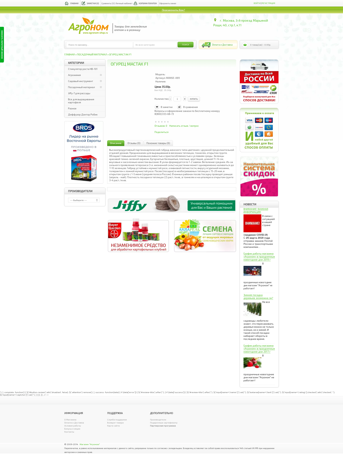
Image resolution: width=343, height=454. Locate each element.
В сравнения (190, 106)
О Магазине (70, 419)
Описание (115, 143)
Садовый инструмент (80, 81)
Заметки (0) (93, 3)
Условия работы (72, 425)
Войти (257, 3)
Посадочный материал (92, 54)
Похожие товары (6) (158, 143)
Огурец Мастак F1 (120, 54)
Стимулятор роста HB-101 (83, 68)
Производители (158, 419)
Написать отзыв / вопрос (184, 125)
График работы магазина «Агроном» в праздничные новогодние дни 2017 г (259, 348)
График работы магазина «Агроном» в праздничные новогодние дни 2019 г (259, 256)
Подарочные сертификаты (163, 422)
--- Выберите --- (78, 200)
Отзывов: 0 (161, 125)
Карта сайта (113, 425)
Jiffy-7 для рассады (79, 93)
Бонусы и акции (72, 428)
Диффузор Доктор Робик (83, 114)
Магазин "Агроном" (90, 444)
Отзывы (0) (134, 143)
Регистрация (268, 3)
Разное (72, 108)
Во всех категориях (145, 44)
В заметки (167, 106)
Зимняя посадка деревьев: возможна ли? (258, 296)
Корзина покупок (148, 3)
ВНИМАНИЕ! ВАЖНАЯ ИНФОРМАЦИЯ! (255, 210)
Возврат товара (115, 422)
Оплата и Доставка (74, 422)
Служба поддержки (117, 419)
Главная (74, 3)
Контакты (69, 431)
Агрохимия (74, 74)
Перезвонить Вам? (173, 9)
